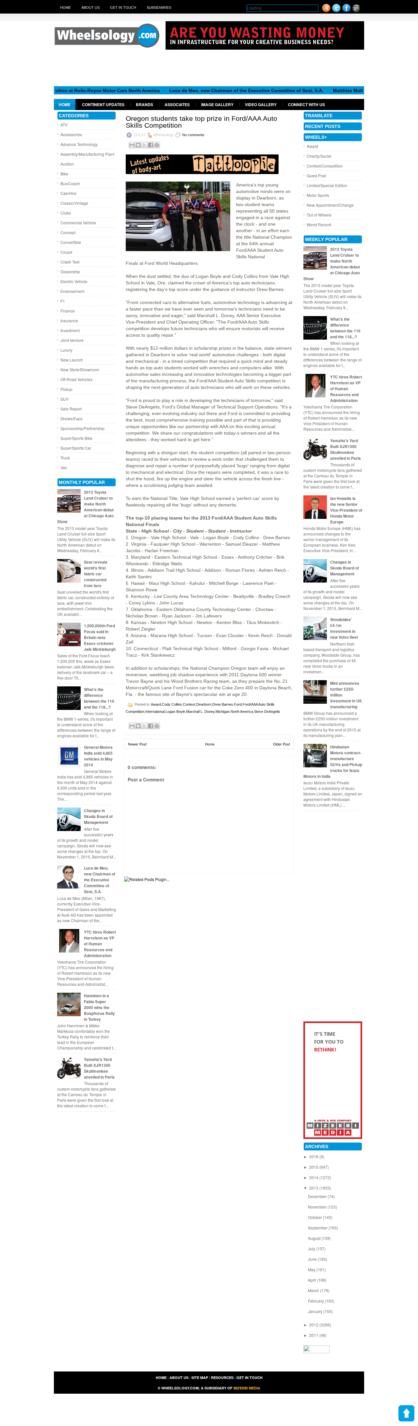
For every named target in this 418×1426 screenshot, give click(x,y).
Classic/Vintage (74, 203)
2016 (314, 1156)
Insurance (69, 320)
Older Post (281, 743)
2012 (314, 1324)
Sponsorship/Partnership (82, 428)
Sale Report (71, 408)
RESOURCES (222, 1377)
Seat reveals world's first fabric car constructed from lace (95, 573)
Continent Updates (103, 104)
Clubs (65, 213)
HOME (161, 1377)
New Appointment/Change (330, 205)
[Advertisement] (209, 67)
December (318, 1196)
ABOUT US (178, 1377)
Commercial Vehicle (78, 222)
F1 (62, 301)
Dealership (70, 271)
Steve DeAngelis (267, 711)
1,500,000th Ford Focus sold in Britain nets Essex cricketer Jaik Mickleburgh (100, 637)
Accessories (71, 134)
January (315, 1311)
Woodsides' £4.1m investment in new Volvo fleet (344, 628)
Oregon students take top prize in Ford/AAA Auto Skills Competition (201, 122)
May (312, 1269)
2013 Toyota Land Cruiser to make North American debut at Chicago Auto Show (85, 506)
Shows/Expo (71, 418)
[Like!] (346, 10)
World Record (319, 224)
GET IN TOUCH (249, 1377)
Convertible (70, 242)
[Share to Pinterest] (156, 145)
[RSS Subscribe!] (326, 10)
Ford (238, 704)
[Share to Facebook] (150, 145)
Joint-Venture (72, 340)
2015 (314, 1167)
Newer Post (137, 743)
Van (63, 467)
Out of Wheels (319, 214)
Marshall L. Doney (200, 711)
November (318, 1207)
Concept (67, 232)
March (314, 1290)
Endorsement (72, 291)
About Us (90, 7)
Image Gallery (217, 104)
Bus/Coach (70, 183)
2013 (314, 1188)
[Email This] (132, 145)
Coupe (66, 252)
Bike (64, 173)
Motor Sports (318, 195)
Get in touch (123, 7)
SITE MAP (199, 1377)
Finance (67, 310)
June (313, 1259)
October (315, 1217)
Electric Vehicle (74, 281)
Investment (70, 330)
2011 (314, 1335)
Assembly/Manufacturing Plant (87, 154)
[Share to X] (144, 145)
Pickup (66, 389)
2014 (314, 1177)
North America (242, 711)
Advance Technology (79, 144)
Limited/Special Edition (327, 185)
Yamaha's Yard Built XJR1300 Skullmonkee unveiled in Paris (99, 1068)
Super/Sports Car (75, 448)
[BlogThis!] (138, 145)
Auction (67, 164)
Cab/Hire (68, 193)
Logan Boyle (175, 711)
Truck (65, 457)
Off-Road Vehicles (76, 379)
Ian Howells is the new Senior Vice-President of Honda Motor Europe (346, 510)
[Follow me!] (336, 10)
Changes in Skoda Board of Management (98, 816)
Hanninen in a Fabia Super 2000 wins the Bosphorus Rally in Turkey (99, 1007)
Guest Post (316, 175)
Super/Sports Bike (76, 438)
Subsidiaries (159, 7)
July (312, 1248)
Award (156, 704)
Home (65, 7)
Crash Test (69, 261)
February (316, 1301)
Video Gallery (261, 104)
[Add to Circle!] (356, 10)
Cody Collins (172, 704)
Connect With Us (306, 104)
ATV (64, 124)
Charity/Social (319, 156)
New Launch (71, 359)
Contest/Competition (325, 165)
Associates (177, 104)
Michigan (223, 711)
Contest (189, 704)
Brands (144, 104)
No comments (193, 135)
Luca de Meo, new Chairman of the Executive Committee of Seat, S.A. (218, 90)
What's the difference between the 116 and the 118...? (99, 698)
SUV (64, 399)
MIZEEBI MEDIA (246, 1388)
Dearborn (203, 704)
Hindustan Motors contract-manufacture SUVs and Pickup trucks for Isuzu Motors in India (332, 761)
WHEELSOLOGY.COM (180, 1388)
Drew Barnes (222, 704)
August (314, 1238)
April (312, 1280)
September (318, 1227)
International (155, 711)
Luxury (66, 350)
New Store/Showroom (79, 369)
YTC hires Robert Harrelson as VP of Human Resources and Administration (100, 943)
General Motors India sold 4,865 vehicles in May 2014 (98, 756)
